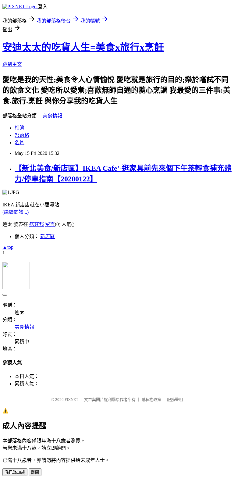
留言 (50, 224)
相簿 (19, 127)
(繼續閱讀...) (15, 212)
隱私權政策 (151, 399)
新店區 (47, 236)
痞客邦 (36, 224)
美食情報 (52, 115)
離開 (35, 472)
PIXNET (71, 399)
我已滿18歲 (15, 472)
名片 (19, 142)
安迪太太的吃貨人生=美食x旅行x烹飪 (83, 47)
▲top (7, 247)
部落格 (22, 135)
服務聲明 (175, 399)
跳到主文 (12, 64)
